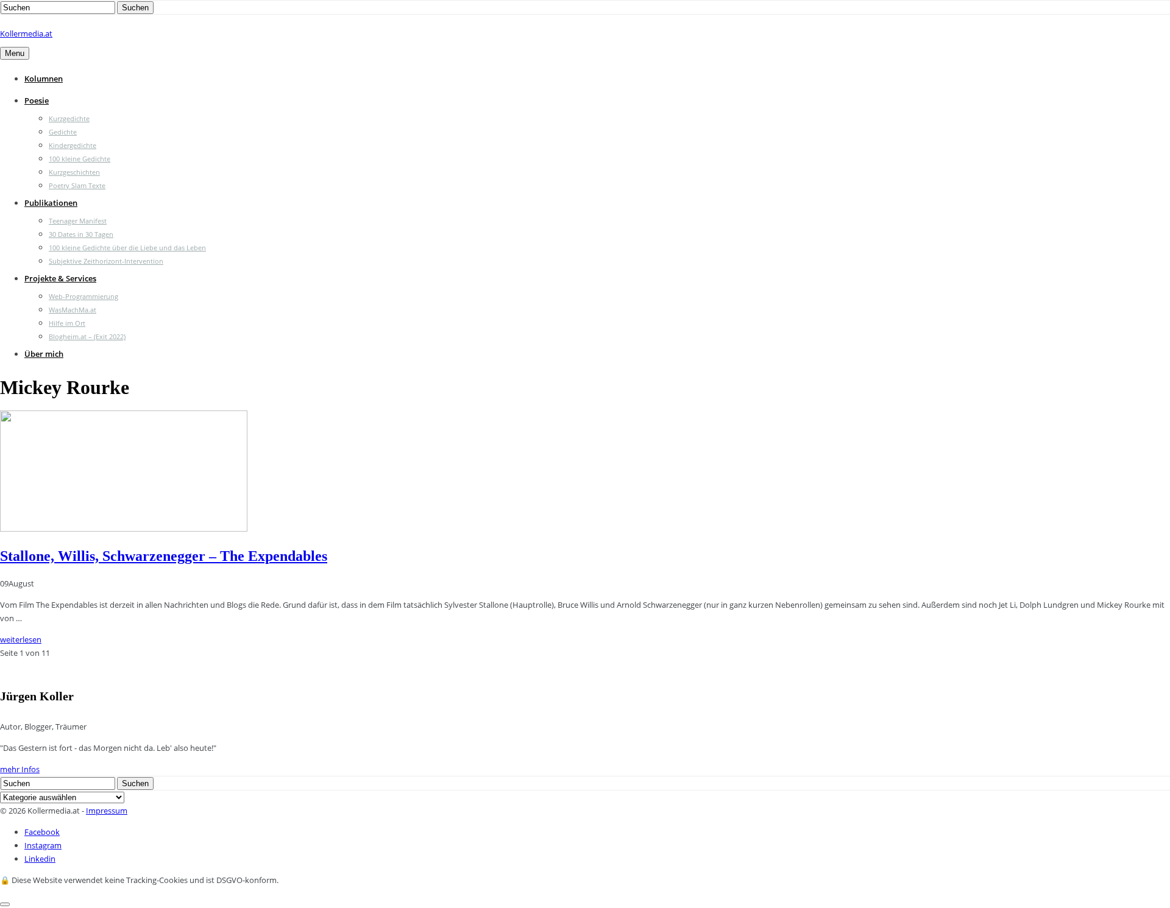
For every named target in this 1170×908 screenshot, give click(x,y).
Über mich (43, 353)
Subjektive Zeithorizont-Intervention (106, 261)
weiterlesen (20, 639)
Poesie (36, 100)
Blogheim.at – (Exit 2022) (87, 336)
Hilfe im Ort (67, 323)
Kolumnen (43, 78)
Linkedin (39, 858)
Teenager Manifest (78, 220)
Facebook (42, 831)
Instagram (43, 845)
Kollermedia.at (26, 33)
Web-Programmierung (83, 296)
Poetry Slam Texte (77, 185)
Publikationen (50, 202)
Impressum (106, 810)
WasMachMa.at (72, 309)
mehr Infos (20, 769)
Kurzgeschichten (74, 172)
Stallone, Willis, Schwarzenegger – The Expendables (163, 556)
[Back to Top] (5, 904)
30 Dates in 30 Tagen (81, 234)
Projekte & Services (60, 278)
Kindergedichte (72, 145)
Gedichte (63, 131)
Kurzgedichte (69, 118)
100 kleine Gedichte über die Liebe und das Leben (127, 247)
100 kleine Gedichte (79, 158)
